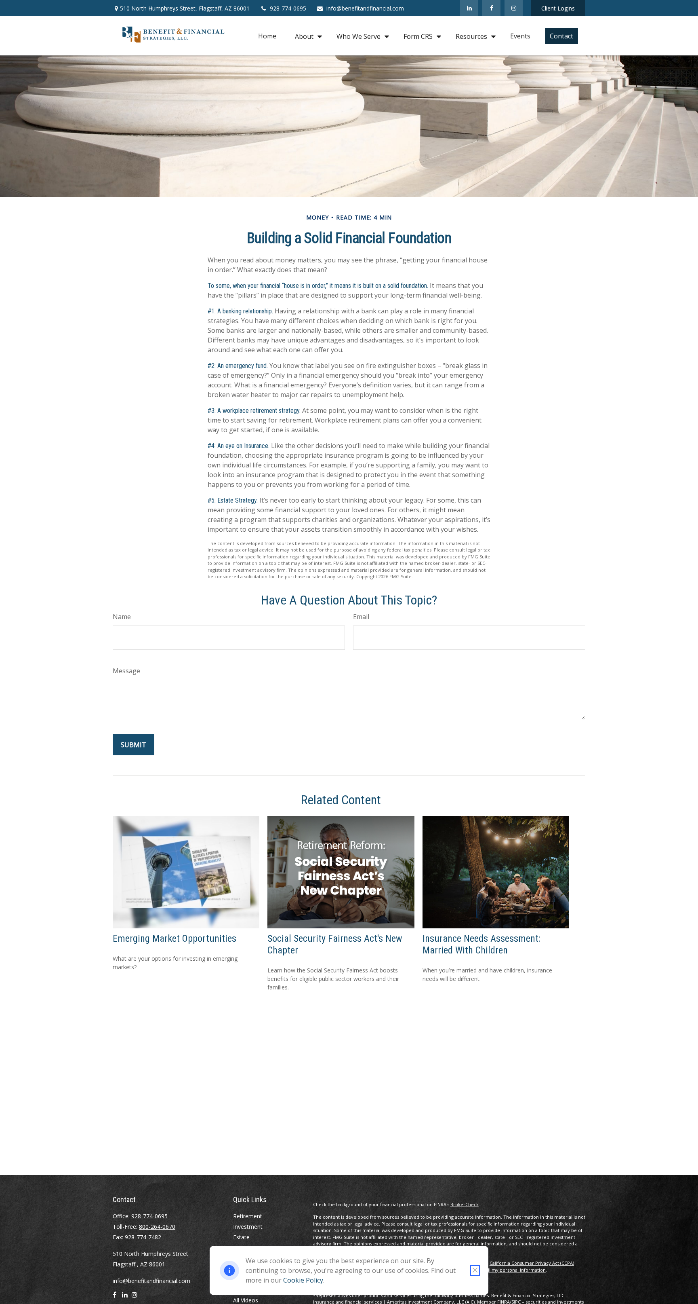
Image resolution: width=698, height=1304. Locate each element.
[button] (267, 35)
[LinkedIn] (469, 8)
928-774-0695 (288, 8)
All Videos (245, 1300)
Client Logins (558, 8)
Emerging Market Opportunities (174, 938)
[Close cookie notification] (475, 1270)
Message (126, 670)
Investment (248, 1226)
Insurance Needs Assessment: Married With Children (481, 944)
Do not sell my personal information (506, 1270)
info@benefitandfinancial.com (365, 8)
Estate (241, 1237)
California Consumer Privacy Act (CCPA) (532, 1263)
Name (122, 616)
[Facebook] (491, 8)
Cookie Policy (303, 1280)
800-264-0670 (157, 1226)
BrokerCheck (464, 1204)
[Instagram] (514, 8)
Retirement (247, 1216)
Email (361, 616)
